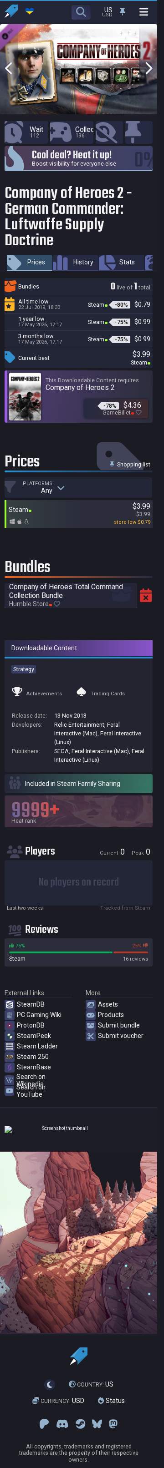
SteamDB (31, 1004)
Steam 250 (33, 1056)
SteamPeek (34, 1035)
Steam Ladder (37, 1046)
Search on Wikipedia (31, 1080)
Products (111, 1014)
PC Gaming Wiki (39, 1014)
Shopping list (133, 464)
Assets (108, 1004)
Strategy (23, 669)
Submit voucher (121, 1035)
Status (114, 1400)
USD (62, 1400)
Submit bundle (119, 1025)
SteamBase (34, 1067)
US (95, 1384)
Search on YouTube (31, 1090)
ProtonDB (31, 1025)
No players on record (79, 882)
